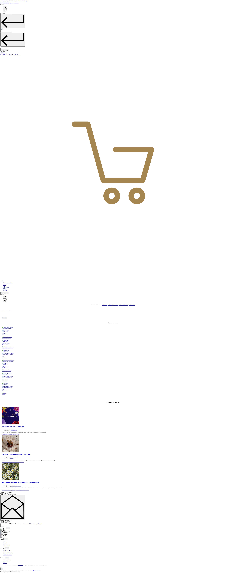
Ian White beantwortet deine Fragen (13, 426)
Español (4, 299)
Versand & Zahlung (6, 544)
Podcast (4, 551)
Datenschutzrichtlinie (28, 523)
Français (4, 10)
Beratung (4, 543)
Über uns (4, 542)
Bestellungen (17, 54)
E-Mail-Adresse (3, 494)
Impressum (5, 563)
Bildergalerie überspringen (6, 310)
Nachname (2, 522)
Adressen (13, 54)
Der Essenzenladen (13, 430)
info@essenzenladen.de (4, 3)
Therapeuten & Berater (7, 553)
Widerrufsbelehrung (6, 560)
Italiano (4, 11)
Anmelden (2, 52)
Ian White (11, 458)
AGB (4, 562)
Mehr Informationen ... (37, 570)
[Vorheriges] (3, 318)
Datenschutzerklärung (7, 559)
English (4, 7)
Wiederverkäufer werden (7, 555)
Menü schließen (5, 50)
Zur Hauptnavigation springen (23, 0)
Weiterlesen (10, 434)
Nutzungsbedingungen (38, 523)
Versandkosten (20, 565)
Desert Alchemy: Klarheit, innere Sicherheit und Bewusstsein (20, 482)
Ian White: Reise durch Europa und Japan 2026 (16, 454)
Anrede (1, 520)
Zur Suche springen (14, 0)
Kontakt (4, 541)
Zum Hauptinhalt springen (5, 0)
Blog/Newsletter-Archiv (7, 550)
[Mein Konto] (0, 48)
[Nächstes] (5, 318)
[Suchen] (12, 21)
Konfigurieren (7, 571)
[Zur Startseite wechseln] (5, 2)
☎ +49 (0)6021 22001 (14, 3)
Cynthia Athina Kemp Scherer (15, 486)
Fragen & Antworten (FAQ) (8, 552)
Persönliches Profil (7, 54)
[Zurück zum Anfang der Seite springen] (1, 569)
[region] (113, 314)
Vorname (2, 521)
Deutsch (4, 6)
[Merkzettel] (1, 47)
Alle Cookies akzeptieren (15, 571)
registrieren (4, 53)
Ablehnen (2, 571)
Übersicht (2, 54)
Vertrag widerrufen (6, 545)
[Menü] (1, 29)
